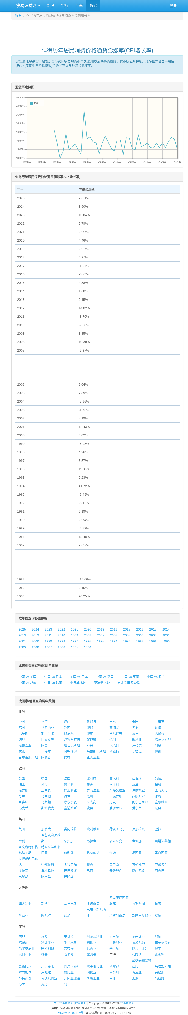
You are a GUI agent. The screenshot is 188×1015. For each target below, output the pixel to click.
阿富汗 (46, 745)
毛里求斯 (70, 942)
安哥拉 (69, 936)
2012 (35, 635)
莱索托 (159, 954)
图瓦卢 (46, 915)
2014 (166, 629)
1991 (153, 641)
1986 (61, 647)
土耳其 (46, 790)
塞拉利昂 (47, 948)
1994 (113, 641)
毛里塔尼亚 (27, 948)
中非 (112, 978)
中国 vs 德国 (104, 677)
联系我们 (80, 1003)
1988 (35, 647)
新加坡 (91, 721)
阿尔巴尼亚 (140, 802)
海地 (112, 853)
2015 (153, 629)
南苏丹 (114, 972)
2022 (61, 629)
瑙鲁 (158, 915)
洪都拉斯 (47, 865)
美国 (22, 829)
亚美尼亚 (93, 757)
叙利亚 (137, 739)
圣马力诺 (161, 790)
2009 (74, 635)
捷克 (90, 784)
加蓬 (135, 978)
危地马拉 (47, 871)
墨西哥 (137, 853)
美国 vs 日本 (79, 677)
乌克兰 (23, 808)
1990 (166, 641)
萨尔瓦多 (138, 871)
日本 (112, 721)
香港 (44, 721)
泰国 (135, 721)
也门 (112, 739)
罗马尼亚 (93, 790)
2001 (22, 641)
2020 (87, 629)
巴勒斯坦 (47, 739)
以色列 (114, 745)
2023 (48, 629)
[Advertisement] (97, 31)
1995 (100, 641)
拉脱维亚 (138, 796)
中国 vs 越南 (27, 683)
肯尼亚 (137, 972)
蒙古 (135, 733)
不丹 (90, 745)
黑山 (90, 796)
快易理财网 (26, 5)
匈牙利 (114, 784)
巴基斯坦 (25, 733)
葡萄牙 (159, 778)
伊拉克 (137, 751)
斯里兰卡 (47, 733)
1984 (87, 647)
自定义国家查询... (130, 683)
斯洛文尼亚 (117, 790)
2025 (22, 629)
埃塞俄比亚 (95, 966)
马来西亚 (47, 727)
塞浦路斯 (70, 808)
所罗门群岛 (117, 915)
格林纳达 (93, 853)
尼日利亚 (25, 954)
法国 (67, 778)
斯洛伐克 (47, 808)
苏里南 (114, 865)
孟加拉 (159, 733)
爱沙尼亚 (115, 808)
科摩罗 (114, 966)
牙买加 (69, 841)
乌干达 (69, 984)
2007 (100, 635)
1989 (22, 647)
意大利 (114, 778)
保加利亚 (70, 790)
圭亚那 (137, 841)
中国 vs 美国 (27, 677)
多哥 (44, 954)
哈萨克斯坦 (163, 739)
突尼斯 (159, 972)
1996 (87, 641)
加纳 (158, 936)
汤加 (67, 915)
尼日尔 (114, 936)
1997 (74, 641)
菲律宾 (159, 721)
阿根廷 (46, 876)
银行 (65, 6)
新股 (50, 6)
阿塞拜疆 (70, 751)
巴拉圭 (159, 829)
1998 (61, 641)
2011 (48, 635)
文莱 (22, 751)
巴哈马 (69, 876)
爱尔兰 (137, 808)
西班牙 (137, 778)
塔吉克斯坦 (72, 745)
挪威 (158, 796)
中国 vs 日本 (53, 677)
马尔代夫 (115, 733)
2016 (140, 629)
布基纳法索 (163, 942)
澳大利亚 (25, 903)
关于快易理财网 (63, 1003)
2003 (153, 635)
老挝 (135, 727)
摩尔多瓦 (70, 802)
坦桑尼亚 (115, 942)
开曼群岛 (115, 871)
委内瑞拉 (70, 829)
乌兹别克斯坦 (96, 751)
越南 (67, 727)
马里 (22, 984)
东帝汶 (137, 745)
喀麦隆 (69, 954)
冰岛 (44, 784)
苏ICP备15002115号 (70, 1013)
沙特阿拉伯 (72, 739)
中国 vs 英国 (130, 677)
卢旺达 (46, 972)
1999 (48, 641)
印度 (90, 733)
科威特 (114, 751)
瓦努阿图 (138, 903)
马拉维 (159, 978)
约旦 (22, 739)
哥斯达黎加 (163, 841)
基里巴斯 (70, 903)
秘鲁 (90, 865)
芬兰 (22, 796)
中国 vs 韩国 (53, 683)
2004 (140, 635)
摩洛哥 (91, 954)
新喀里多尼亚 (141, 915)
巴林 (67, 757)
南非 (22, 936)
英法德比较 (102, 683)
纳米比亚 (138, 936)
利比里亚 (47, 942)
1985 (74, 647)
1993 (126, 641)
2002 (166, 635)
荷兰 (67, 796)
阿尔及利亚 (95, 936)
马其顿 (46, 802)
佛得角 (23, 942)
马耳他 (46, 796)
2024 (35, 629)
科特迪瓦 (25, 978)
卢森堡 (23, 802)
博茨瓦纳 (138, 942)
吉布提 (69, 948)
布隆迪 (137, 954)
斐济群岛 (93, 903)
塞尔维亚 (161, 802)
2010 (61, 635)
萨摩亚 (23, 915)
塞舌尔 (114, 948)
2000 (35, 641)
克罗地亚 (138, 790)
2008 (87, 635)
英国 (22, 778)
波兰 (135, 784)
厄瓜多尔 (161, 865)
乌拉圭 (91, 841)
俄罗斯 (23, 790)
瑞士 (22, 784)
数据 (93, 6)
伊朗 (158, 751)
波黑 (90, 808)
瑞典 (158, 808)
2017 (126, 629)
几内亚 (91, 948)
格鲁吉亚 (25, 745)
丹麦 (112, 802)
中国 (22, 721)
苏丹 (44, 984)
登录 (173, 6)
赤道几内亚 (49, 978)
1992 (140, 641)
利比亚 (91, 942)
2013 (22, 635)
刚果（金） (140, 948)
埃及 (44, 936)
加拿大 (46, 829)
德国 (44, 778)
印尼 (90, 727)
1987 (48, 647)
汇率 (79, 6)
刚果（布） (72, 966)
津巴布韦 (47, 966)
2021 (74, 629)
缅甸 (158, 727)
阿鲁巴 (159, 871)
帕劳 (158, 903)
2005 (126, 635)
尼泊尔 (69, 733)
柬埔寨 (114, 727)
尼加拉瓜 (138, 829)
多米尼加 (70, 865)
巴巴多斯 (70, 871)
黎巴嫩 (91, 739)
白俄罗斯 (115, 796)
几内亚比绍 (72, 978)
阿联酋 (46, 757)
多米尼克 (115, 841)
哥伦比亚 (138, 865)
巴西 (90, 871)
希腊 (158, 784)
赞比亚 (69, 972)
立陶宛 (91, 802)
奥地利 (69, 784)
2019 (100, 629)
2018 (113, 629)
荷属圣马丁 (117, 829)
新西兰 (46, 903)
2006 (113, 635)
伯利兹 (69, 853)
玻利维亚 (93, 829)
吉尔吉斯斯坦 (28, 757)
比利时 (91, 778)
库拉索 (23, 871)
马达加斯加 (163, 966)
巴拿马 (23, 876)
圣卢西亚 (161, 853)
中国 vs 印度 (156, 677)
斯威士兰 (93, 978)
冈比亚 (91, 972)
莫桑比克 (25, 966)
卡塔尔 (46, 751)
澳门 (67, 721)
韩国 (22, 727)
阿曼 (158, 745)
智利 (22, 841)
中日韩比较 (78, 683)
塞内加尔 (25, 972)
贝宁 (158, 948)
